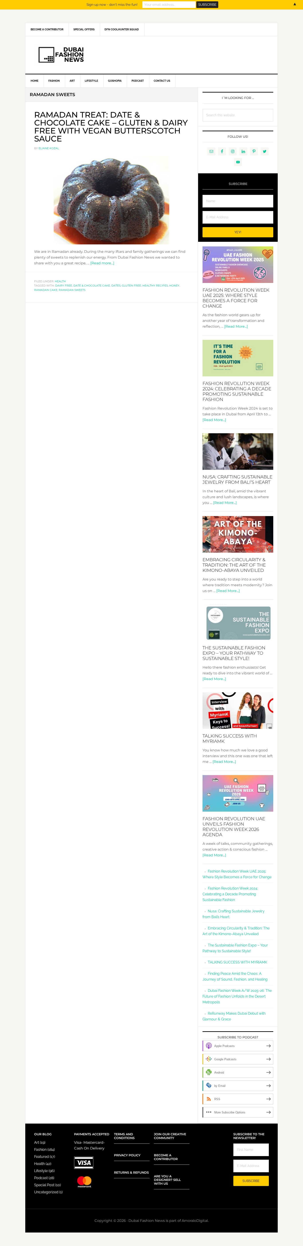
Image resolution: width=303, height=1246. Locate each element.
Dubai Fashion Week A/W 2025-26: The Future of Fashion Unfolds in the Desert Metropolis (237, 996)
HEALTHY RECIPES (155, 285)
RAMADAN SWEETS (72, 290)
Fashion (40, 1149)
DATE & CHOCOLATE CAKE (91, 285)
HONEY (174, 285)
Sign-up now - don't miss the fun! (112, 5)
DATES (115, 285)
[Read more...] (102, 263)
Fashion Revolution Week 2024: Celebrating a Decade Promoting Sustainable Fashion (237, 391)
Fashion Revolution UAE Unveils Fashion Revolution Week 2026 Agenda (234, 826)
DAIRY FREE (63, 285)
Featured (41, 1157)
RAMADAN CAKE (45, 290)
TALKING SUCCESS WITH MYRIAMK (237, 962)
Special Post (44, 1185)
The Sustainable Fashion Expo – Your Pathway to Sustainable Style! (234, 653)
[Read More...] (236, 326)
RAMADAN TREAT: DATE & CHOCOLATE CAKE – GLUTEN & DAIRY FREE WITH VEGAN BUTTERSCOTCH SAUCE (111, 126)
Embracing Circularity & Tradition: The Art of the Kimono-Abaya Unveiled (234, 565)
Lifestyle (41, 1171)
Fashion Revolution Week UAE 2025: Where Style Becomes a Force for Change (236, 298)
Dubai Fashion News (151, 55)
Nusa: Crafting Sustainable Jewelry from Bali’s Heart (237, 479)
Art (36, 1142)
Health (60, 281)
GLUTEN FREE (131, 285)
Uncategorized (46, 1192)
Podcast (41, 1178)
